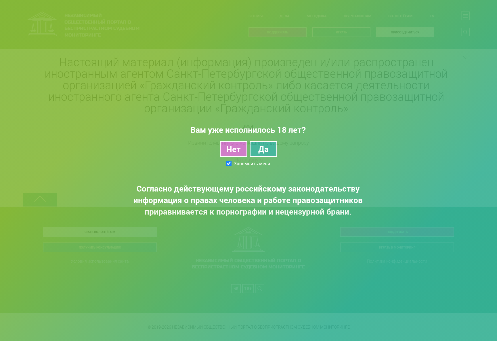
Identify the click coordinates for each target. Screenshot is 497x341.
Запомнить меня (252, 163)
